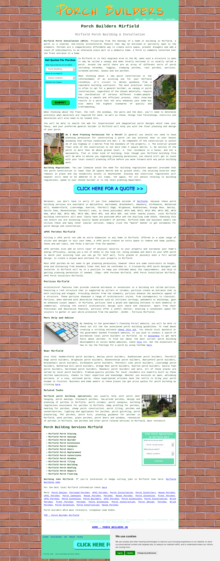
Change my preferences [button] (146, 553)
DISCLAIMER (170, 19)
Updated (72, 537)
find (53, 357)
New (65, 537)
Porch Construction (123, 502)
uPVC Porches (99, 493)
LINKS (144, 19)
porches (121, 220)
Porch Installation (121, 493)
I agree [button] (120, 553)
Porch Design (59, 493)
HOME (137, 19)
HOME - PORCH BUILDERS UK (110, 527)
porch (121, 138)
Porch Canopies (72, 496)
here (149, 345)
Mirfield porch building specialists (68, 396)
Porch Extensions (132, 499)
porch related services (116, 421)
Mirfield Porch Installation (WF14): (66, 41)
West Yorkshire (156, 421)
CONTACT (160, 19)
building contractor (103, 85)
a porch (97, 101)
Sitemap (45, 537)
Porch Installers (146, 493)
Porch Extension (145, 496)
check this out (127, 330)
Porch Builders (92, 499)
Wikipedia (154, 336)
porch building (163, 381)
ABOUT (151, 19)
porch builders (73, 372)
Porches (108, 496)
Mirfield (142, 201)
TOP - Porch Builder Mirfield (61, 515)
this (139, 342)
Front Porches (166, 496)
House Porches (166, 493)
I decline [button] (130, 553)
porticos (170, 287)
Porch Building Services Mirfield (73, 427)
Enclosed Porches (79, 493)
